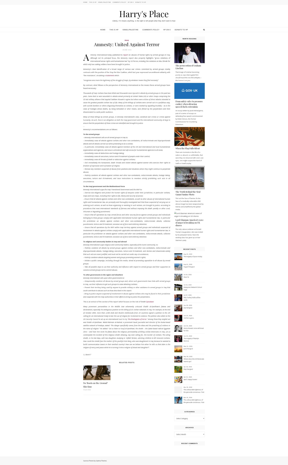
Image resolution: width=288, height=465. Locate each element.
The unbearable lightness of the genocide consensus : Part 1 (194, 401)
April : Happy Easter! (190, 379)
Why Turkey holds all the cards (192, 298)
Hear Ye (186, 277)
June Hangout (188, 349)
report (125, 55)
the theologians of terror (137, 319)
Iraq (127, 40)
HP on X (131, 2)
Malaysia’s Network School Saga (193, 288)
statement (110, 75)
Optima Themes (101, 461)
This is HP (93, 2)
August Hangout (189, 267)
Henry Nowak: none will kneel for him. (194, 329)
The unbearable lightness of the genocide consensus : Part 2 (194, 391)
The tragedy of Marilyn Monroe (191, 339)
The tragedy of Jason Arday (193, 257)
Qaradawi (150, 302)
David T (88, 355)
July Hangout (188, 308)
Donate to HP (140, 2)
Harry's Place (144, 13)
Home (85, 2)
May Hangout (188, 369)
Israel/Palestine (104, 2)
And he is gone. (189, 318)
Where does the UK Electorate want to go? (194, 360)
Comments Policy (119, 2)
